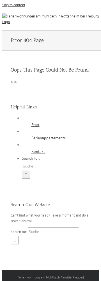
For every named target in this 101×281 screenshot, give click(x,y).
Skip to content (13, 5)
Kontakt (38, 151)
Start (35, 124)
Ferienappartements (48, 137)
